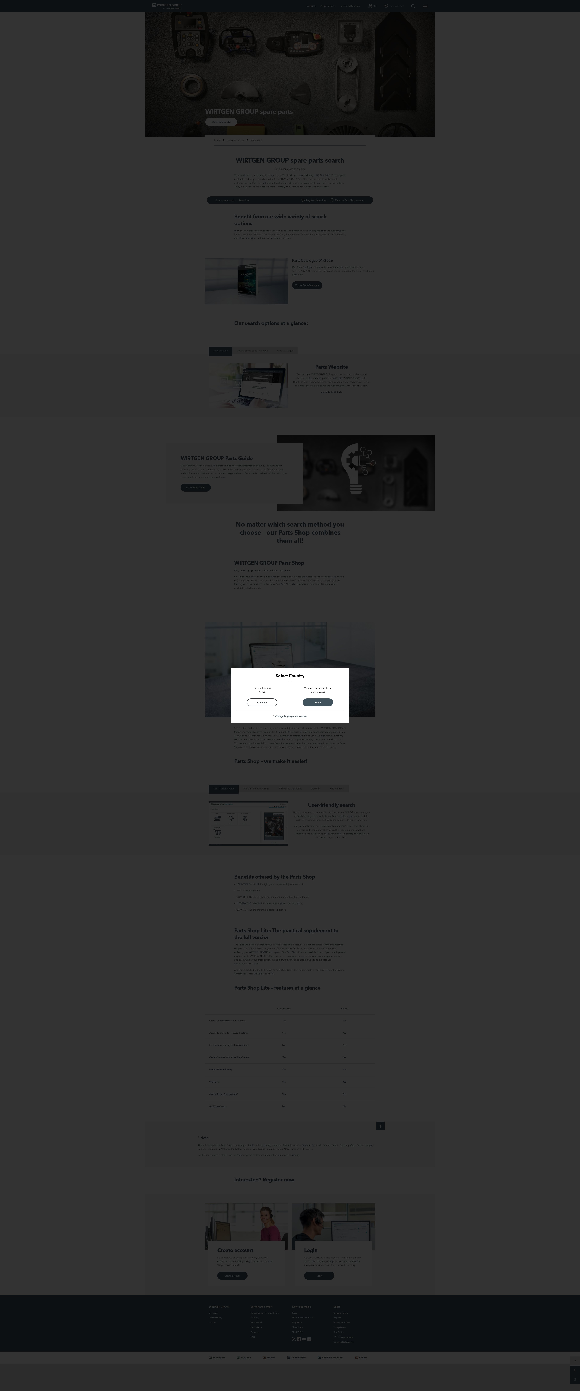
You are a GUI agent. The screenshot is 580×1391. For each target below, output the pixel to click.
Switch (317, 702)
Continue (262, 702)
